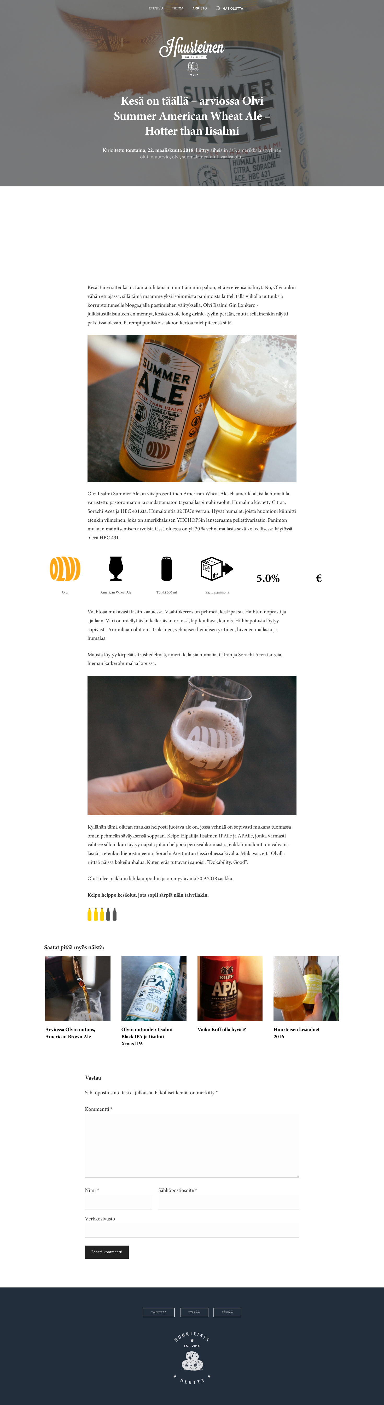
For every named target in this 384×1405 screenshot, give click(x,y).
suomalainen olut (200, 157)
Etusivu (156, 8)
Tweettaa (158, 1312)
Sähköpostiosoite (178, 1190)
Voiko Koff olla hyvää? (221, 1030)
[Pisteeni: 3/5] (192, 914)
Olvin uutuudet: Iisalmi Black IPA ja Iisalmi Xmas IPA (147, 1037)
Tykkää (194, 1312)
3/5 (232, 150)
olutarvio (160, 157)
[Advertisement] (192, 231)
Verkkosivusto (100, 1219)
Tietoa (178, 8)
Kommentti (98, 1109)
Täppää (227, 1312)
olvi (176, 157)
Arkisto (200, 8)
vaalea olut (231, 157)
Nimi (92, 1190)
